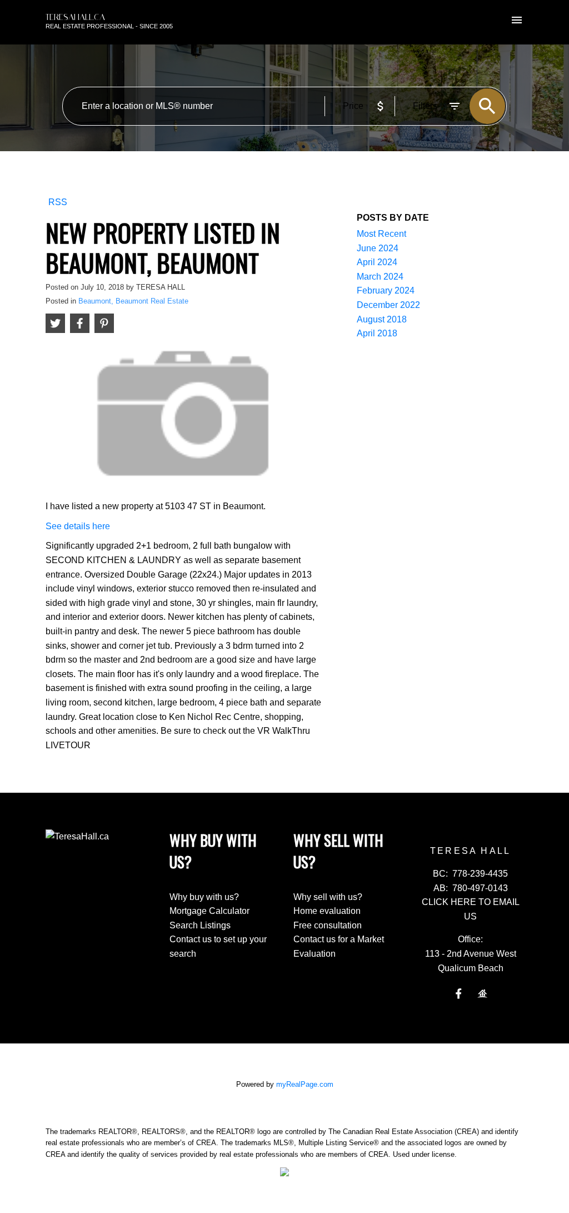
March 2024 (380, 276)
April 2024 (377, 262)
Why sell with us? (327, 897)
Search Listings (200, 925)
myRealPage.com (304, 1084)
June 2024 (377, 248)
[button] (458, 993)
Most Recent (381, 233)
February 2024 (386, 290)
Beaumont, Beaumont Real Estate (133, 301)
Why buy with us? (204, 897)
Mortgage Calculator (209, 911)
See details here (78, 526)
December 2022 (388, 305)
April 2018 (377, 333)
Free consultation (327, 925)
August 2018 (382, 319)
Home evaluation (327, 911)
